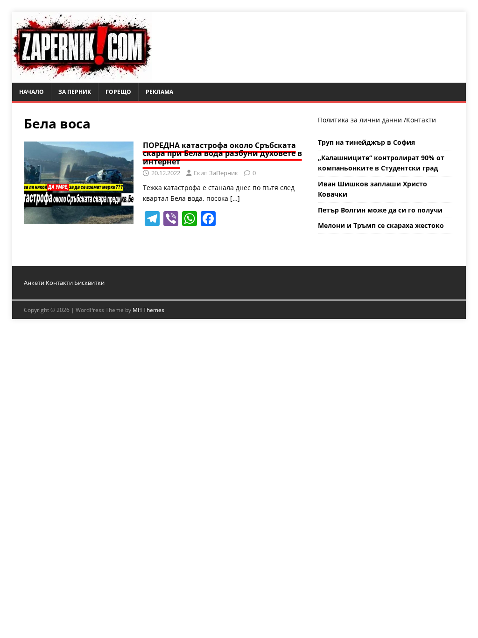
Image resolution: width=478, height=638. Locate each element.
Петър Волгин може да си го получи (380, 210)
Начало (31, 92)
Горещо (118, 92)
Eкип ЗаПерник (216, 173)
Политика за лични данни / (362, 119)
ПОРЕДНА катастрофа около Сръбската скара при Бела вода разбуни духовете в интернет (222, 153)
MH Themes (148, 310)
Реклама (159, 92)
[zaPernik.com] (82, 77)
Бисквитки (89, 282)
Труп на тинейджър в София (366, 142)
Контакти (421, 119)
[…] (235, 198)
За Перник (74, 92)
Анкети (34, 282)
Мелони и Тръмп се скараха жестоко (381, 225)
